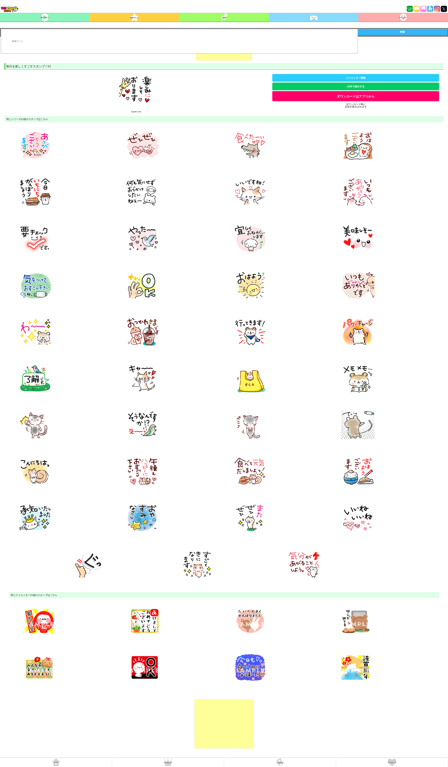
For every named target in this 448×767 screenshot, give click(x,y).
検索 (402, 31)
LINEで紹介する (356, 86)
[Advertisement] (224, 723)
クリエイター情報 (356, 77)
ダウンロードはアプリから (356, 96)
